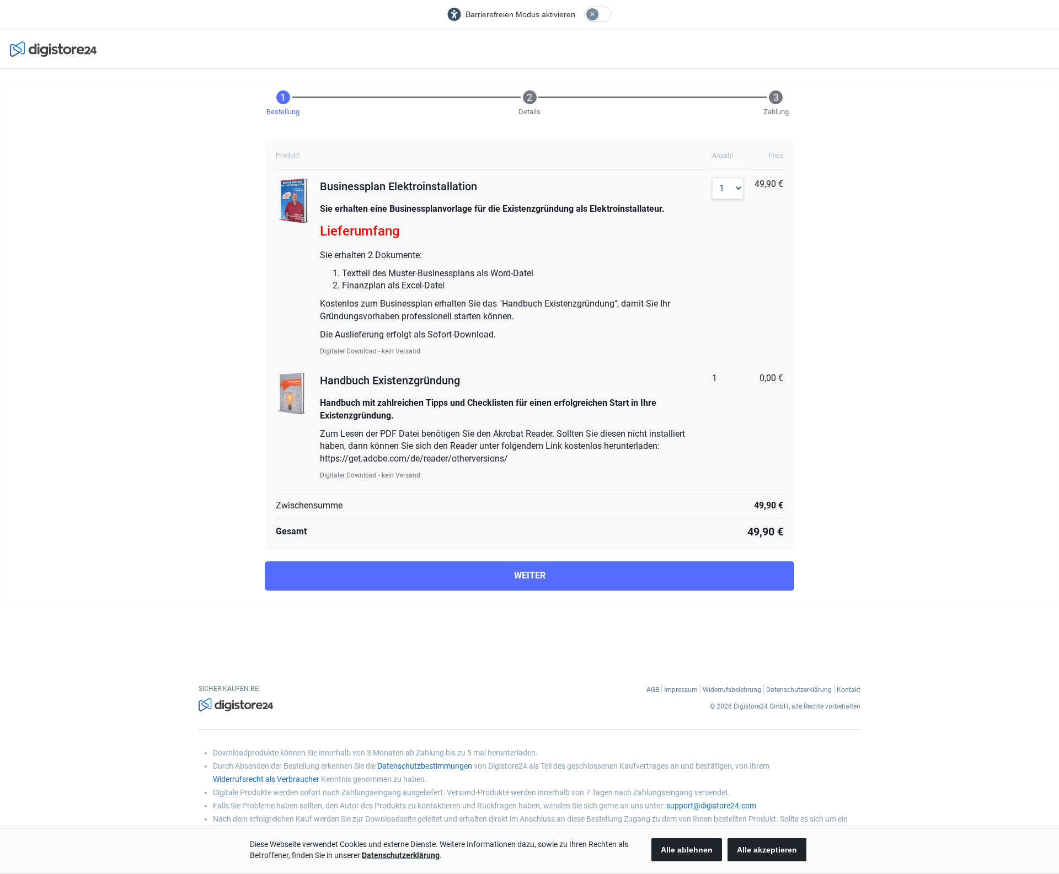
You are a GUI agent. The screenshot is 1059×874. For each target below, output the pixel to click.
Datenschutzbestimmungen (424, 766)
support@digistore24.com (711, 805)
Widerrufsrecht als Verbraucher (266, 779)
